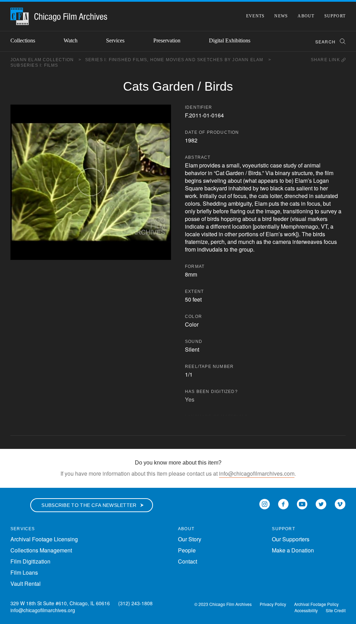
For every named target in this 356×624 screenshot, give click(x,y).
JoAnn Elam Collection (46, 59)
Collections (22, 40)
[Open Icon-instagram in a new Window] (264, 504)
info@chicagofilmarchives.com (256, 473)
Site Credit (336, 610)
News (281, 16)
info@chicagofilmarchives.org (42, 610)
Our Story (189, 539)
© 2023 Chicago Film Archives (223, 604)
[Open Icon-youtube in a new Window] (302, 504)
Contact (187, 561)
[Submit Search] (340, 41)
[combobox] (327, 41)
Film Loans (24, 572)
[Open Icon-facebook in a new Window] (283, 504)
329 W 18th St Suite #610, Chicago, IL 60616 (60, 603)
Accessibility (306, 610)
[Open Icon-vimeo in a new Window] (340, 504)
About (306, 16)
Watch (71, 40)
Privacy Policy (273, 604)
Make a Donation (293, 550)
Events (255, 16)
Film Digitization (30, 561)
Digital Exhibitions (229, 40)
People (187, 550)
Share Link (326, 59)
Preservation (166, 40)
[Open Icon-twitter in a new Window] (321, 504)
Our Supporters (290, 539)
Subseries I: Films (34, 65)
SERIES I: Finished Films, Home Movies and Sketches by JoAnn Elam (178, 59)
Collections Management (41, 550)
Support (335, 16)
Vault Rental (25, 584)
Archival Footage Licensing (44, 539)
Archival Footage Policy (316, 604)
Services (115, 40)
